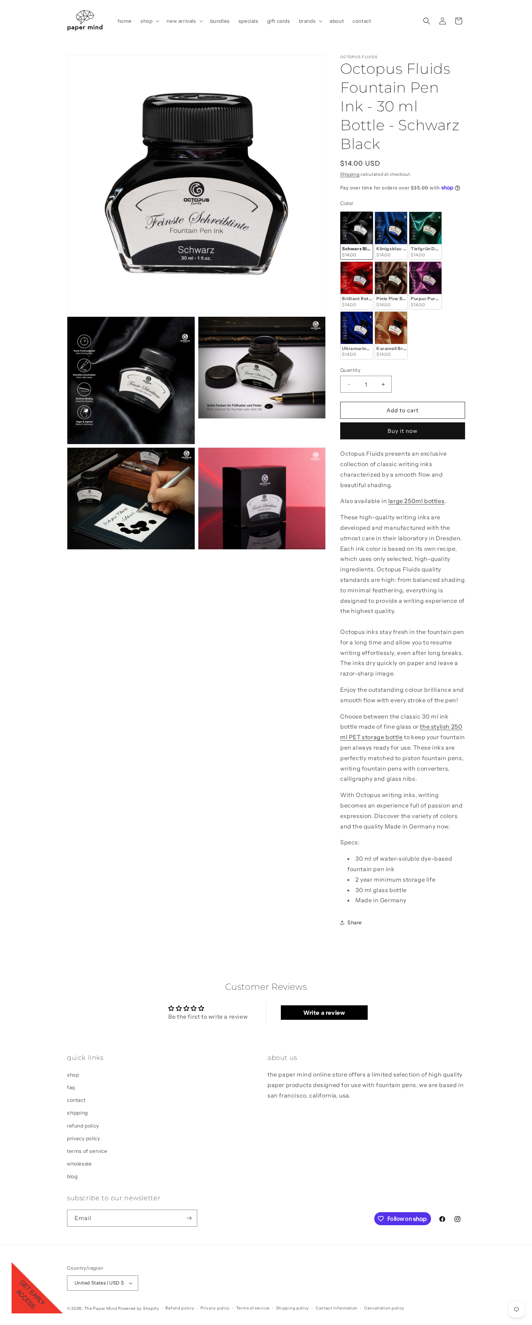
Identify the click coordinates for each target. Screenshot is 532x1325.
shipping (77, 1113)
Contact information (337, 1308)
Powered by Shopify (138, 1308)
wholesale (79, 1163)
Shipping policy (292, 1308)
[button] (149, 21)
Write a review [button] (324, 1012)
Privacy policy (215, 1308)
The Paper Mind (100, 1308)
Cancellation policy (384, 1308)
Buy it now (403, 430)
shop (73, 1074)
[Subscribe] (189, 1218)
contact (76, 1100)
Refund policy (179, 1308)
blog (72, 1176)
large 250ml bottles (416, 500)
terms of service (87, 1151)
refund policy (83, 1125)
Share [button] (354, 922)
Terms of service (253, 1308)
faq (71, 1087)
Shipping (350, 174)
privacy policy (83, 1138)
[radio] (356, 236)
